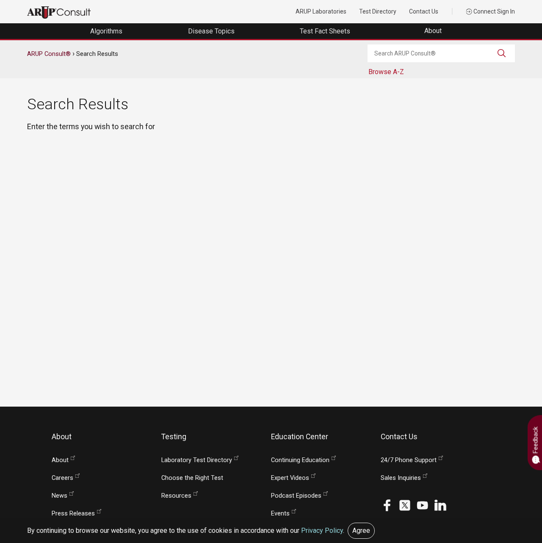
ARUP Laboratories (321, 11)
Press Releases (73, 513)
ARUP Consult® (49, 54)
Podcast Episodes (296, 495)
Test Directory (377, 11)
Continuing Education (300, 460)
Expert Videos (290, 478)
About (433, 31)
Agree (361, 530)
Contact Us (423, 11)
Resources (176, 495)
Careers (62, 478)
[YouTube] (422, 504)
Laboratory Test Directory (196, 460)
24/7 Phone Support (409, 460)
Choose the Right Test (192, 478)
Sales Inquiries (401, 478)
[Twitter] (404, 504)
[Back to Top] (519, 520)
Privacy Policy (322, 530)
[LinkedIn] (440, 504)
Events (280, 513)
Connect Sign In (493, 11)
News (59, 495)
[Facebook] (387, 504)
